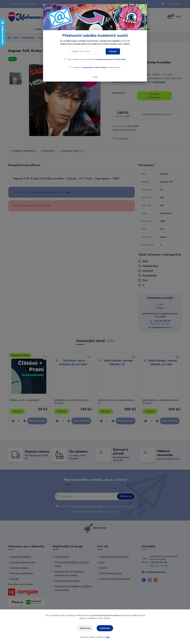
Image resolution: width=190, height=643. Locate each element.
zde (108, 637)
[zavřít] (141, 8)
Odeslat (113, 51)
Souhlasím (105, 628)
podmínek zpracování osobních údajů (110, 59)
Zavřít (95, 77)
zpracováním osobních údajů (94, 67)
